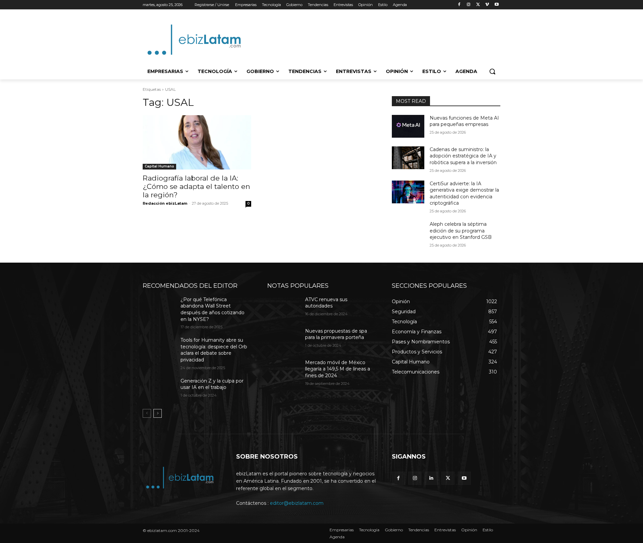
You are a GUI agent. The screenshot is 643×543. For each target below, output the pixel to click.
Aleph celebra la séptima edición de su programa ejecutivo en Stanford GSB (461, 230)
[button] (492, 71)
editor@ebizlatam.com (297, 503)
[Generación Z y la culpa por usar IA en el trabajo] (159, 389)
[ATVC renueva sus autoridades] (283, 307)
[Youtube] (496, 5)
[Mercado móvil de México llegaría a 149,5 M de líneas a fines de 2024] (283, 370)
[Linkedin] (431, 478)
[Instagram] (469, 5)
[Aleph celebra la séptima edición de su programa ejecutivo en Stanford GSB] (408, 232)
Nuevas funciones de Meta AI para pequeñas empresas (464, 121)
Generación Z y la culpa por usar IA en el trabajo (212, 384)
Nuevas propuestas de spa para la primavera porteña (336, 334)
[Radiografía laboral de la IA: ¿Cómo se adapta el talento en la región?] (197, 142)
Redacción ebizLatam (165, 203)
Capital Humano (159, 166)
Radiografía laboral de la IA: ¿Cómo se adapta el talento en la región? (196, 186)
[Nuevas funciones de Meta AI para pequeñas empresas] (408, 126)
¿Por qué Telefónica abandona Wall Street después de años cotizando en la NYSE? (212, 309)
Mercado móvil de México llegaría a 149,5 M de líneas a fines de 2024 (337, 369)
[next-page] (157, 413)
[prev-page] (147, 413)
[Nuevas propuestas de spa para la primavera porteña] (283, 339)
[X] (478, 5)
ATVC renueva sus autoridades (326, 302)
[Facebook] (459, 5)
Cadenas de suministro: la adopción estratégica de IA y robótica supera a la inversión (463, 155)
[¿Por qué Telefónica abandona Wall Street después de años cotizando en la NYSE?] (159, 307)
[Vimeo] (487, 5)
